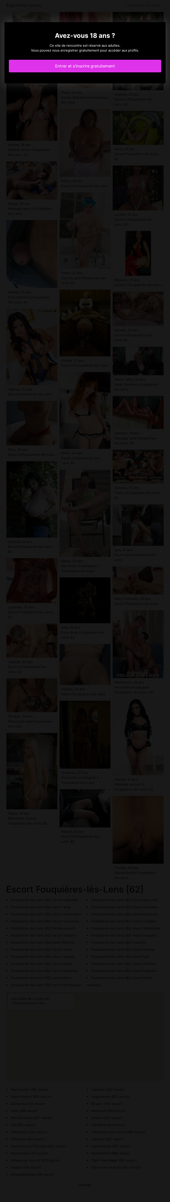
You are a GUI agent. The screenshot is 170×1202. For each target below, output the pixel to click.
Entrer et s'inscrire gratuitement (85, 66)
